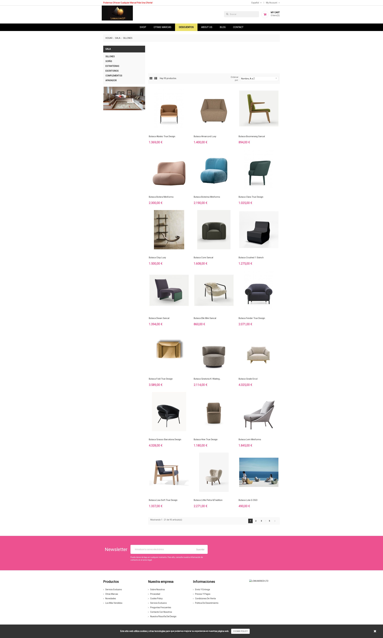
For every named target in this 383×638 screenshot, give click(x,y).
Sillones (110, 56)
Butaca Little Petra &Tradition (208, 500)
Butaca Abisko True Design (162, 136)
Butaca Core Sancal (203, 257)
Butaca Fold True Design (161, 378)
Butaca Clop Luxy (157, 257)
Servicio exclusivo (113, 589)
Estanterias (112, 66)
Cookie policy (156, 598)
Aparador (111, 80)
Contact (238, 27)
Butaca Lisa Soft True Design (163, 500)
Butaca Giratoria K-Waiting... (207, 378)
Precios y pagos (202, 594)
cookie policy (240, 631)
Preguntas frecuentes (160, 607)
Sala (108, 49)
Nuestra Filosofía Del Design (163, 616)
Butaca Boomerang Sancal (252, 136)
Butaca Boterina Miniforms (207, 197)
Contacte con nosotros (161, 612)
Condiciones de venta (205, 598)
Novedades (110, 598)
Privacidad (155, 594)
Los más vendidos (113, 603)
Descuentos (186, 27)
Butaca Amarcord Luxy (205, 136)
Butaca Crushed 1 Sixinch (251, 257)
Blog (223, 27)
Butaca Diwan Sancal (159, 318)
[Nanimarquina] (124, 98)
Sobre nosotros (157, 589)
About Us (206, 27)
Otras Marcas (162, 27)
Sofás (108, 61)
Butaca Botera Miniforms (161, 197)
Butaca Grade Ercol (248, 378)
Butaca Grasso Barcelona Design (165, 439)
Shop (143, 27)
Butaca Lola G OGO (248, 500)
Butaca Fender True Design (252, 318)
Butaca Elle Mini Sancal (205, 318)
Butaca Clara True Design (251, 197)
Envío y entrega (202, 589)
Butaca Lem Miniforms (250, 439)
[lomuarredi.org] (258, 581)
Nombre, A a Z (259, 78)
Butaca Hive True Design (206, 439)
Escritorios (112, 71)
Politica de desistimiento (206, 603)
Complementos (113, 75)
